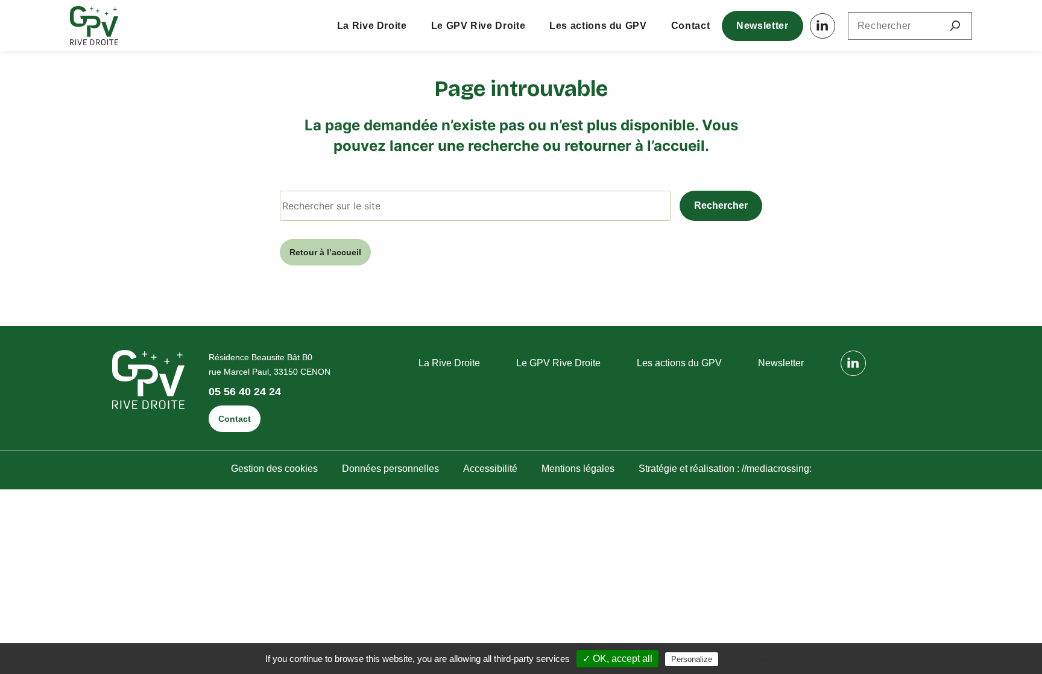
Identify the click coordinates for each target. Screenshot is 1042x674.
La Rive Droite (372, 26)
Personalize (691, 659)
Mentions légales (578, 468)
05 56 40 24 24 (245, 392)
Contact (690, 26)
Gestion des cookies (274, 468)
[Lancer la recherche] (955, 26)
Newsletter (762, 26)
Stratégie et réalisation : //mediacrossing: (725, 468)
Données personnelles (390, 468)
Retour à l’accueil (325, 252)
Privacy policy (755, 659)
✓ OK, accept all (617, 658)
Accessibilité (490, 468)
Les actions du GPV (598, 26)
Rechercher (721, 205)
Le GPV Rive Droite (478, 26)
